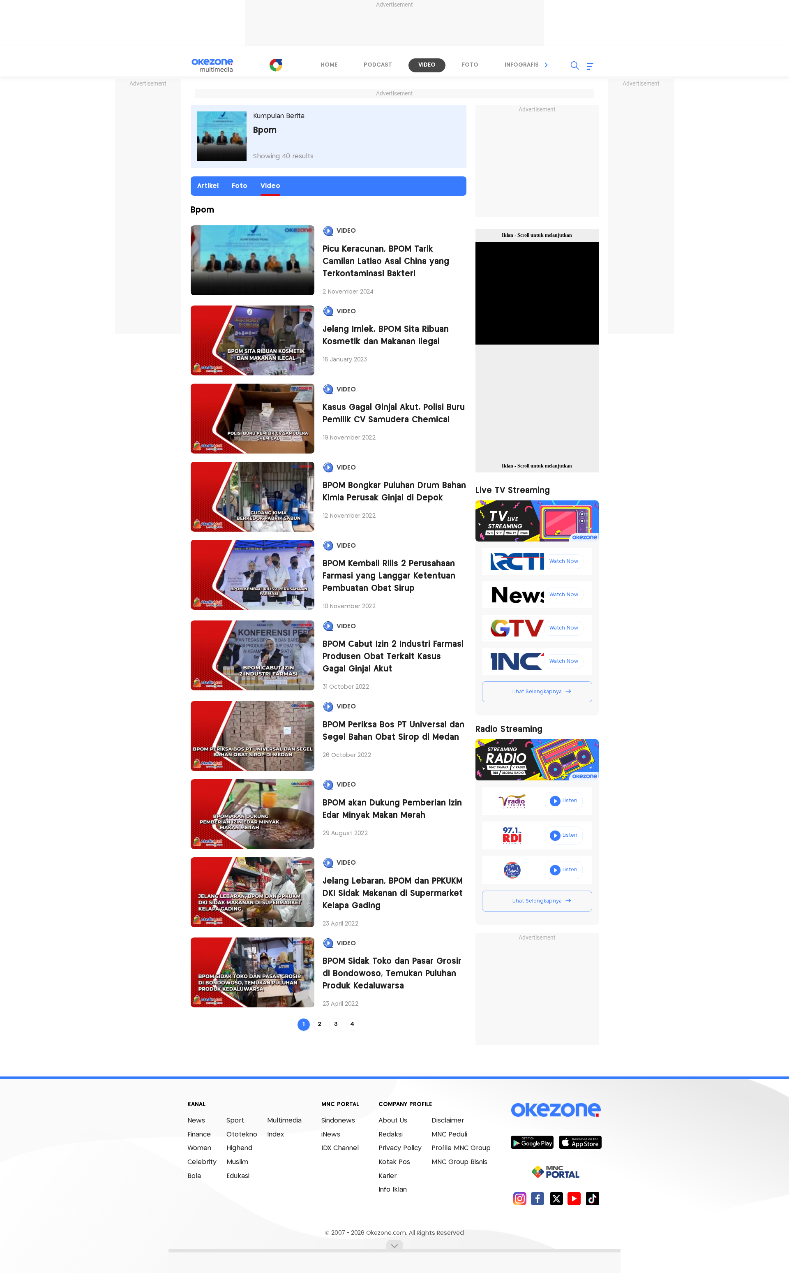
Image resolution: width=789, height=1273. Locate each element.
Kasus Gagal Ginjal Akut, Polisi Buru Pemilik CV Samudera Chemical (394, 414)
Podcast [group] (378, 65)
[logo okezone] (556, 1110)
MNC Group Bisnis (459, 1162)
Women (199, 1148)
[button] (546, 65)
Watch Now (563, 561)
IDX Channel (340, 1148)
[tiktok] (592, 1198)
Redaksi (390, 1135)
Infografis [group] (522, 65)
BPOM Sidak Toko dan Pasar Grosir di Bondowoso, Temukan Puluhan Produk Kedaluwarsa (392, 974)
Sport (235, 1121)
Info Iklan (392, 1190)
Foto (239, 186)
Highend (239, 1148)
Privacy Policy (400, 1148)
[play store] (532, 1142)
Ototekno (241, 1135)
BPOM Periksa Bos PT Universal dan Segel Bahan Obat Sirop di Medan (393, 731)
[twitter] (556, 1198)
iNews (330, 1135)
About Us (392, 1121)
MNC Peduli (449, 1135)
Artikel (208, 186)
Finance (199, 1135)
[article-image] (253, 260)
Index (275, 1135)
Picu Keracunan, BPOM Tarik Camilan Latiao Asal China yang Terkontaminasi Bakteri (386, 261)
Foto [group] (470, 65)
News (196, 1121)
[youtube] (574, 1198)
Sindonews (338, 1121)
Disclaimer (447, 1121)
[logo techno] (217, 65)
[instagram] (519, 1198)
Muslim (237, 1162)
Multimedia (284, 1121)
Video (270, 186)
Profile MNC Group (461, 1148)
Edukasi (237, 1176)
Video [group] (427, 65)
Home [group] (329, 65)
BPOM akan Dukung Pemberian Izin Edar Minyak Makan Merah (392, 809)
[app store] (580, 1142)
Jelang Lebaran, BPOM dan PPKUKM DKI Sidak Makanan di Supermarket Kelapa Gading (393, 893)
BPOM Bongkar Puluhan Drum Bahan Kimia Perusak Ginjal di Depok (394, 492)
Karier (387, 1176)
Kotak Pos (394, 1162)
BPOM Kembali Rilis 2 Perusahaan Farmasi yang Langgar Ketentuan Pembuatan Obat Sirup (389, 576)
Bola (194, 1176)
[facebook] (537, 1198)
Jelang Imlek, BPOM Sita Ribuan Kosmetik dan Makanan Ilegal (386, 336)
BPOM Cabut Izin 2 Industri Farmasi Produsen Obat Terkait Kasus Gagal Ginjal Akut (393, 657)
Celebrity (202, 1162)
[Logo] (275, 65)
